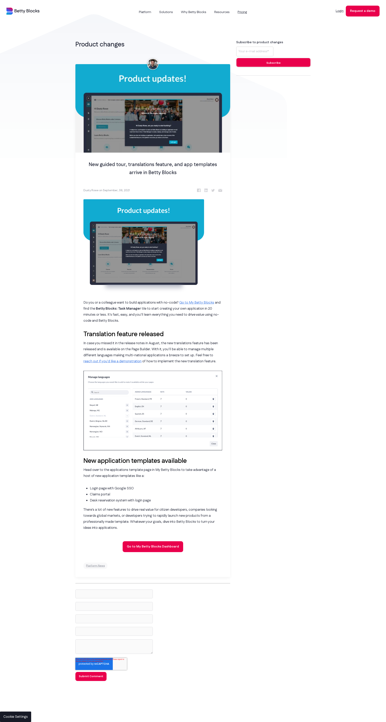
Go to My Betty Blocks (196, 302)
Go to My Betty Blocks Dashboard (153, 546)
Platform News (95, 566)
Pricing (242, 12)
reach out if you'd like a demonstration (112, 361)
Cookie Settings (15, 716)
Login (340, 11)
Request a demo (362, 11)
